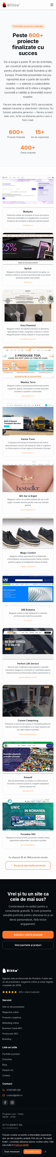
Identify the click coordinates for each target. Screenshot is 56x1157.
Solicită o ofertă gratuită (28, 934)
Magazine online (10, 1012)
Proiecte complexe (11, 1017)
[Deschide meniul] (52, 5)
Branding (6, 1039)
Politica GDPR (21, 1145)
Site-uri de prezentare (13, 1006)
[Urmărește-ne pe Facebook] (5, 1102)
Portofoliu (7, 1059)
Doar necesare (12, 1151)
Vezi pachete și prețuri (28, 945)
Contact (6, 1075)
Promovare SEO (10, 1033)
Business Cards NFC (12, 1028)
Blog (4, 1064)
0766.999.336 (14, 1090)
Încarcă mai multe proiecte (30, 865)
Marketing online (10, 1023)
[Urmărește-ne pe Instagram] (12, 1102)
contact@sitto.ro (15, 1095)
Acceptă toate (32, 1151)
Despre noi (7, 1070)
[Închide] (45, 1151)
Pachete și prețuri (11, 1054)
